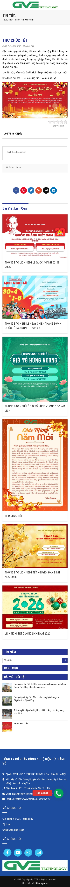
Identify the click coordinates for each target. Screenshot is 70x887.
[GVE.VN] (34, 4)
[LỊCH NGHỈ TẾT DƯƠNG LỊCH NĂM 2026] (35, 607)
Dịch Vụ (6, 824)
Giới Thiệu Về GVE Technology (17, 818)
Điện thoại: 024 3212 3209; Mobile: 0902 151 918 (28, 788)
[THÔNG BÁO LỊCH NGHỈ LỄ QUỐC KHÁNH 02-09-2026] (35, 236)
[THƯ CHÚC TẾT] (35, 465)
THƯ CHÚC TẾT (13, 515)
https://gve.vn (41, 883)
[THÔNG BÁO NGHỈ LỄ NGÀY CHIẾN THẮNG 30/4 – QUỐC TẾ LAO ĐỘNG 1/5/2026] (35, 297)
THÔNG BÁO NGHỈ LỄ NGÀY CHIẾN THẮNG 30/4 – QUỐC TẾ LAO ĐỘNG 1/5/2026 (33, 326)
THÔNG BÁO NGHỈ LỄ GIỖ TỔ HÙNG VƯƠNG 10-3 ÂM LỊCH (35, 408)
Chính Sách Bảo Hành (13, 829)
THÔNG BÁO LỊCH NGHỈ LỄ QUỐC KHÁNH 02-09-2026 (32, 265)
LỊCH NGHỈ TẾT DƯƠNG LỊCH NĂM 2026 (27, 633)
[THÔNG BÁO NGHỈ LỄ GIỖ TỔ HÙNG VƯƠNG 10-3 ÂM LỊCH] (35, 369)
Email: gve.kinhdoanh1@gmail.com (22, 793)
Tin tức (9, 15)
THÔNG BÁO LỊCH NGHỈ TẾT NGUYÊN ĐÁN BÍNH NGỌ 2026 (32, 574)
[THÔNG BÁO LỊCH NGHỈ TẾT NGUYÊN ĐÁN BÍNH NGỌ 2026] (35, 546)
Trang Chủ (7, 20)
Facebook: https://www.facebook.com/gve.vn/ (28, 798)
